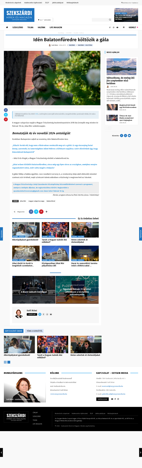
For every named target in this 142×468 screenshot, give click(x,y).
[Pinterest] (41, 211)
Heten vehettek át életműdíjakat (79, 241)
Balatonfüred (51, 201)
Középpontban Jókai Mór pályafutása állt (53, 264)
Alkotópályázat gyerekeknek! (25, 240)
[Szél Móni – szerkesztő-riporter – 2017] (25, 389)
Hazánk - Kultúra (85, 45)
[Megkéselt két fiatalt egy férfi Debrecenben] (112, 107)
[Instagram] (113, 27)
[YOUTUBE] (112, 399)
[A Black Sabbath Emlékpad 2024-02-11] (1, 452)
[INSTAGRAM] (118, 399)
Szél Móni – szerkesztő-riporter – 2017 (20, 399)
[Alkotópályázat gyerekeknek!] (26, 230)
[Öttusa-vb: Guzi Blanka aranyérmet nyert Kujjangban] (112, 118)
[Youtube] (117, 27)
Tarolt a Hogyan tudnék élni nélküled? (54, 241)
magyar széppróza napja (36, 201)
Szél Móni (32, 310)
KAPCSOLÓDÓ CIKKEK (13, 331)
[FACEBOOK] (115, 399)
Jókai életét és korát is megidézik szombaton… (23, 264)
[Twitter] (36, 211)
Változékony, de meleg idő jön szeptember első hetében (125, 17)
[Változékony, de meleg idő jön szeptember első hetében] (121, 66)
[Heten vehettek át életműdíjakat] (85, 230)
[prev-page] (5, 362)
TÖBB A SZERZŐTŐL (34, 331)
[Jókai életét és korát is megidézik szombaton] (26, 253)
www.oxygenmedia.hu (58, 394)
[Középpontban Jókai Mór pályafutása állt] (55, 253)
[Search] (110, 20)
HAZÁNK (69, 33)
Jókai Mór (23, 201)
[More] (46, 211)
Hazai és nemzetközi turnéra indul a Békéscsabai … (84, 264)
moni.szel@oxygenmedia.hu (112, 386)
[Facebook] (110, 27)
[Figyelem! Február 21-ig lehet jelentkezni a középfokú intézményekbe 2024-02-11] (140, 452)
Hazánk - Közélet (121, 13)
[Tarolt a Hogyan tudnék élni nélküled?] (55, 230)
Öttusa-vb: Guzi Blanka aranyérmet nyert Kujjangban (126, 118)
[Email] (39, 314)
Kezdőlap (61, 33)
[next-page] (8, 362)
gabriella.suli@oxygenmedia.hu (113, 394)
